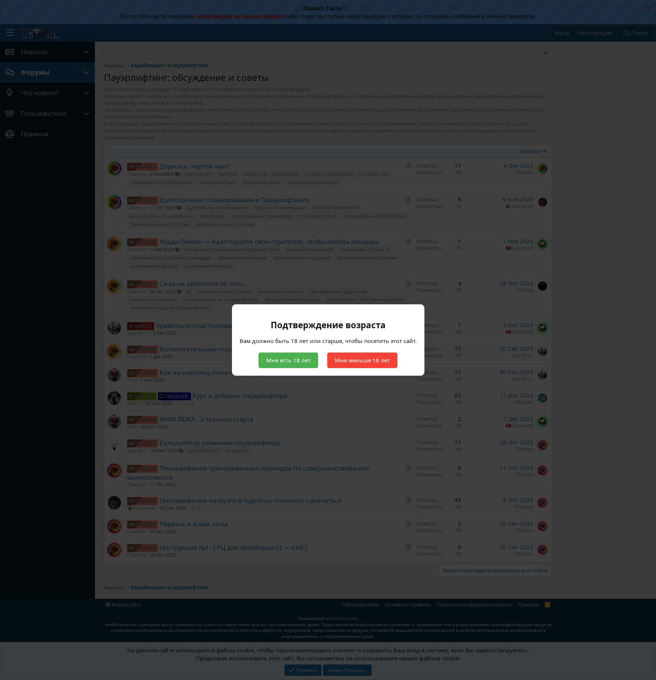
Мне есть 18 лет (288, 360)
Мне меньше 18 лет (362, 360)
